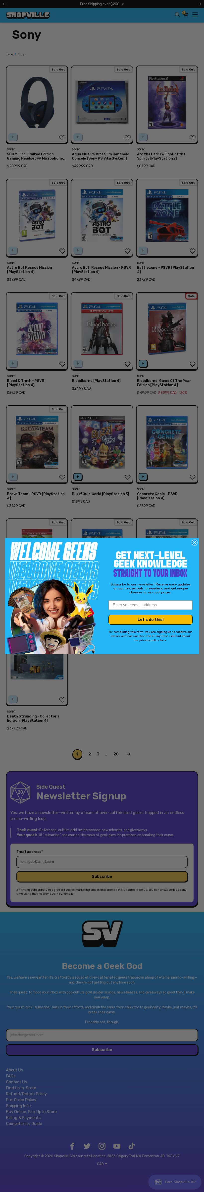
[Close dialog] (194, 542)
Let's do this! (151, 619)
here (163, 640)
